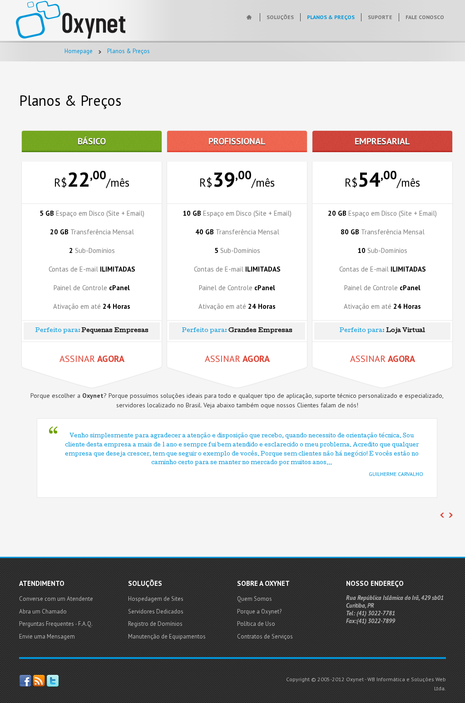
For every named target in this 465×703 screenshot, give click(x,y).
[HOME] (250, 17)
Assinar (91, 359)
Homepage (78, 51)
